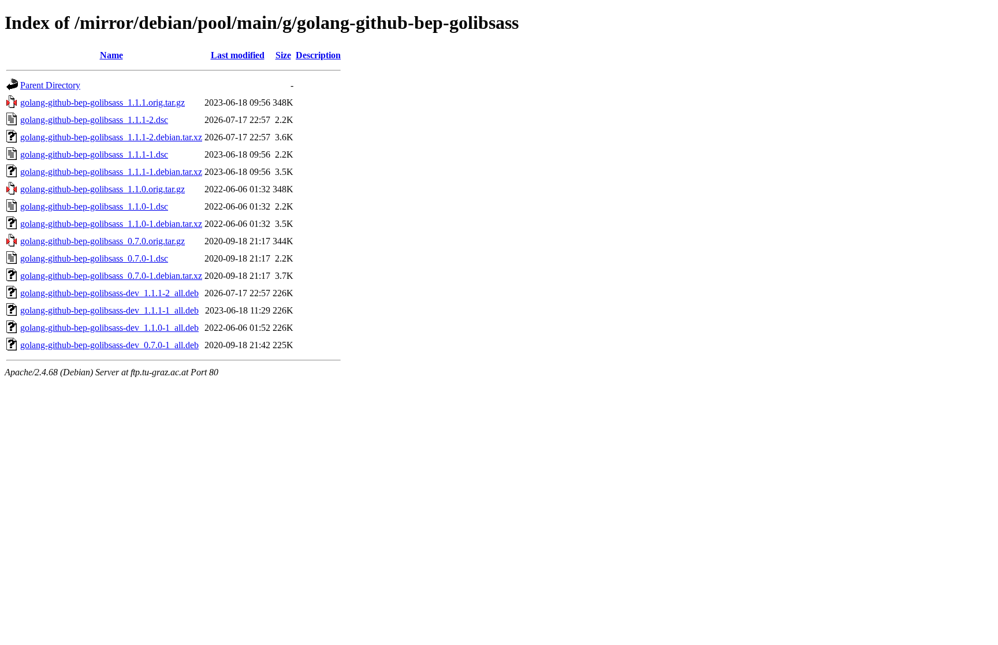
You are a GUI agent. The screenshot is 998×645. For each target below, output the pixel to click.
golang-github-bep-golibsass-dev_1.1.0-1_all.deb (109, 328)
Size (283, 55)
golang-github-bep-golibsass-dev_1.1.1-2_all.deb (109, 293)
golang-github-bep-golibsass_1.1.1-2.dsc (94, 120)
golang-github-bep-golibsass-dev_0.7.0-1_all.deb (109, 345)
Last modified (238, 55)
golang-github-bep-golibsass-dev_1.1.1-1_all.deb (109, 310)
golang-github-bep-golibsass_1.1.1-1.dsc (94, 154)
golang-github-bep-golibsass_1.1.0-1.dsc (94, 206)
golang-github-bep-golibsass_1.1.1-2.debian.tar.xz (111, 137)
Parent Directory (50, 85)
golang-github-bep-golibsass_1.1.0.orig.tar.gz (102, 189)
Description (318, 55)
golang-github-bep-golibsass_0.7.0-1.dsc (94, 258)
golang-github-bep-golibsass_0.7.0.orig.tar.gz (102, 241)
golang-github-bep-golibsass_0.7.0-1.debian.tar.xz (111, 276)
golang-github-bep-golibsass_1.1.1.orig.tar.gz (102, 102)
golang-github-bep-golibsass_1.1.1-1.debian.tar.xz (111, 172)
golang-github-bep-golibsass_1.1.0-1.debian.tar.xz (111, 224)
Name (111, 55)
